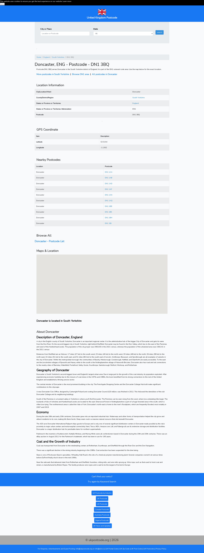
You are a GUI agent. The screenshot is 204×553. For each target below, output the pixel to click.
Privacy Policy (161, 549)
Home (39, 57)
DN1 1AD (108, 183)
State (95, 29)
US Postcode (102, 504)
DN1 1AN (108, 195)
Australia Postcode (102, 515)
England (46, 57)
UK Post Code (136, 549)
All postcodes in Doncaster (104, 74)
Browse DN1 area (80, 74)
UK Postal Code (112, 549)
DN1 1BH (108, 217)
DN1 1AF (108, 189)
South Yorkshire (58, 57)
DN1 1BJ (108, 223)
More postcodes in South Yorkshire (52, 74)
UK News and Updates (102, 526)
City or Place (46, 29)
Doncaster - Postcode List (49, 241)
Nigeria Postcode (102, 520)
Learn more (67, 1)
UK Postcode (102, 498)
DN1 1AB (108, 178)
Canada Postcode (102, 509)
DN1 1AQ (108, 200)
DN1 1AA (108, 172)
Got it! (2, 4)
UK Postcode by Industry (102, 493)
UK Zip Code (124, 549)
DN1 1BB (108, 206)
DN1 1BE (108, 212)
